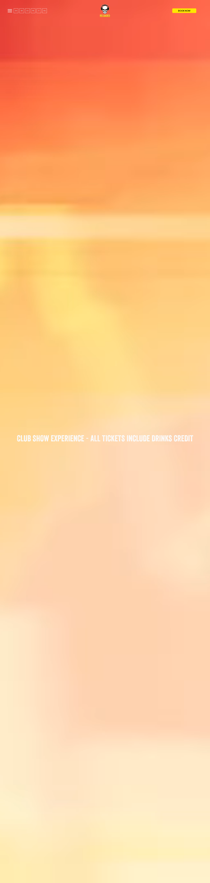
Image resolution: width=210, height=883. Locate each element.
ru (45, 11)
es (27, 11)
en (16, 11)
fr (33, 11)
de (22, 11)
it (39, 11)
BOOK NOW (184, 10)
